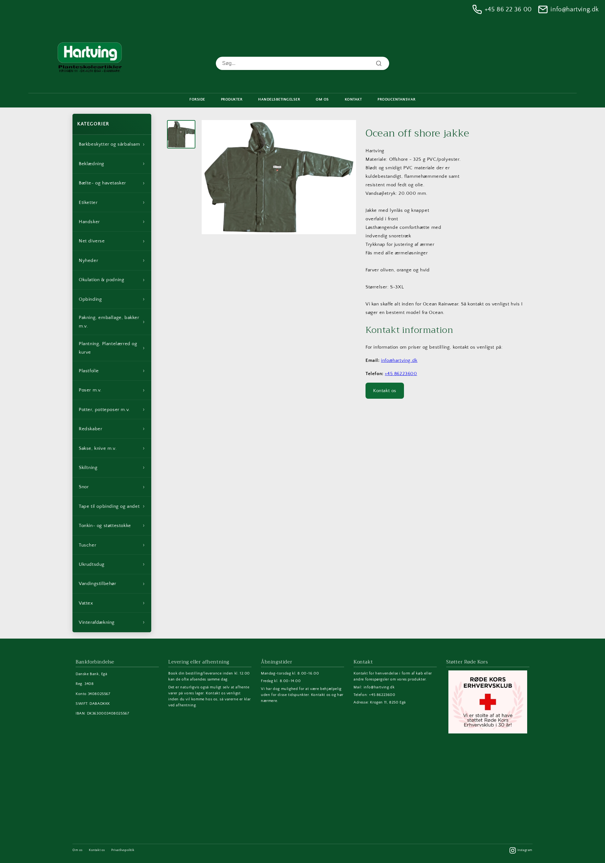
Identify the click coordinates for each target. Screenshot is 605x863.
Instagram (525, 850)
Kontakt (353, 99)
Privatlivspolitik (122, 850)
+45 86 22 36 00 (508, 9)
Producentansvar (396, 99)
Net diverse (112, 241)
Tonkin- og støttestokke (112, 525)
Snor (112, 487)
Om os (77, 850)
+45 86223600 (401, 373)
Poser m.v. (112, 390)
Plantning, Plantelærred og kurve (112, 348)
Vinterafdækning (112, 622)
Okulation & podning (112, 280)
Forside (197, 99)
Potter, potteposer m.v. (112, 409)
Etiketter (112, 202)
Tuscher (112, 545)
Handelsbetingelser (279, 99)
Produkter (232, 99)
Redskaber (112, 429)
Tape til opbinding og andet (112, 506)
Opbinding (112, 299)
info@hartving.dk (574, 9)
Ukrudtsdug (112, 564)
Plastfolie (112, 371)
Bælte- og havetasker (112, 183)
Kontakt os (384, 390)
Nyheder (112, 260)
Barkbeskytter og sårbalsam (112, 144)
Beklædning (112, 163)
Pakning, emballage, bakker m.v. (112, 322)
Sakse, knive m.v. (112, 448)
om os (322, 99)
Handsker (112, 221)
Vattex (112, 603)
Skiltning (112, 467)
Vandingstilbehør (112, 584)
